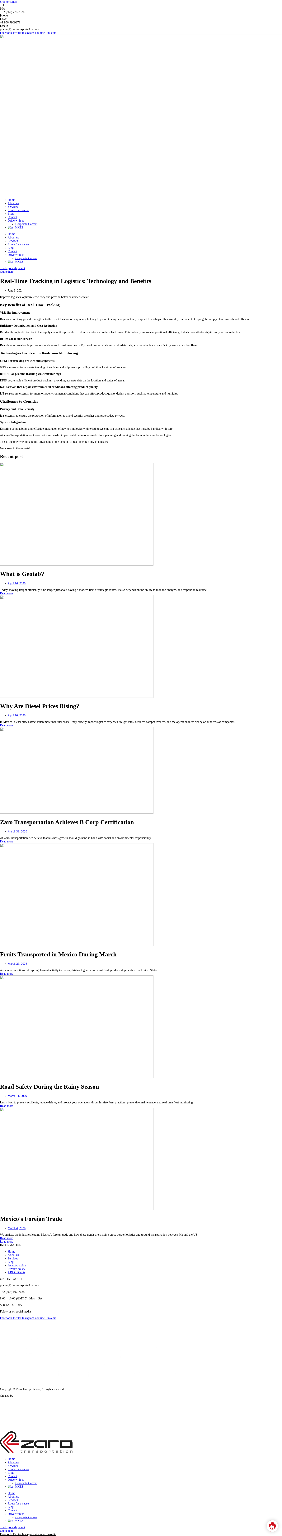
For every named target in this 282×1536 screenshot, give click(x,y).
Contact (12, 217)
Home (11, 199)
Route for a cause (18, 210)
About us (13, 203)
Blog (11, 213)
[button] (6, 1241)
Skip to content (9, 1)
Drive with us (16, 220)
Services (13, 206)
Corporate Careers (26, 224)
